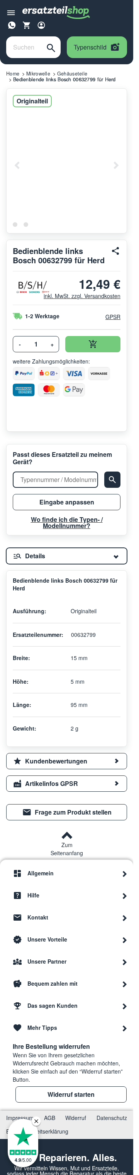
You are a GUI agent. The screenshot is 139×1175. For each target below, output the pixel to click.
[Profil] (41, 25)
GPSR (112, 316)
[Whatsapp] (12, 24)
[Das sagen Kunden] (124, 1006)
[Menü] (11, 12)
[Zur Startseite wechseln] (56, 12)
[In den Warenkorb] (92, 344)
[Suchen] (51, 47)
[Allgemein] (124, 873)
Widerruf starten (71, 1094)
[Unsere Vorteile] (124, 939)
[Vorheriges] (17, 165)
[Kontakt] (124, 917)
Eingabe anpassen (66, 501)
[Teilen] (115, 251)
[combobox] (24, 47)
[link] (66, 812)
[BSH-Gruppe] (25, 287)
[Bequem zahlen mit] (124, 984)
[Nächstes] (115, 165)
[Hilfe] (124, 895)
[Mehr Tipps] (124, 1028)
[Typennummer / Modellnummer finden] (112, 480)
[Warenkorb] (26, 25)
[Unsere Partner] (124, 961)
